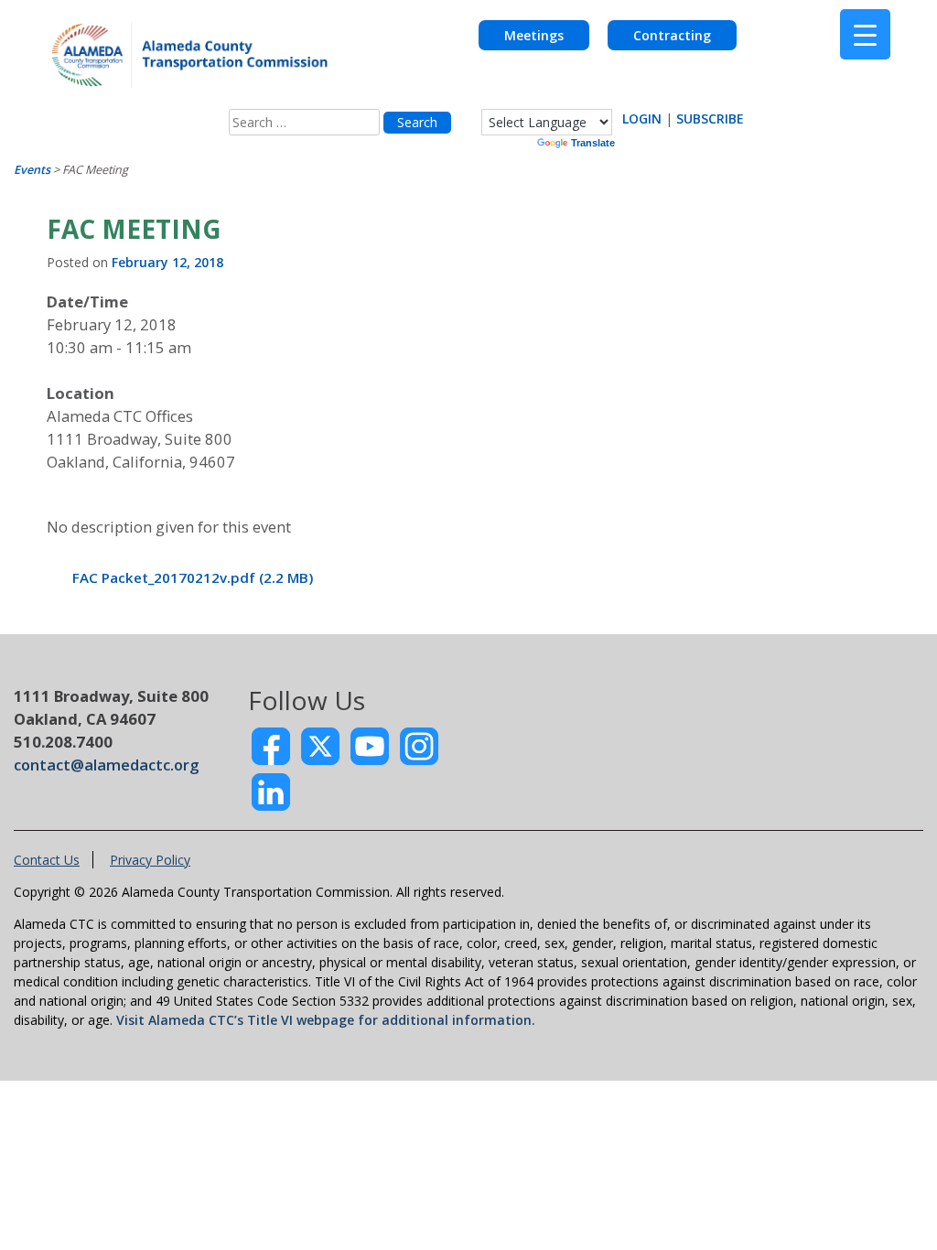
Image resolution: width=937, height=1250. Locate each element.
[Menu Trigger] (865, 34)
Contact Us (47, 859)
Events (32, 170)
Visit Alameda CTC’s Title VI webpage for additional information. (325, 1020)
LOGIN (642, 118)
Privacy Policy (150, 859)
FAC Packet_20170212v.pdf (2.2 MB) (192, 577)
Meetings (534, 35)
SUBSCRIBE (710, 118)
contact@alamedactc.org (106, 764)
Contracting (672, 35)
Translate (593, 142)
